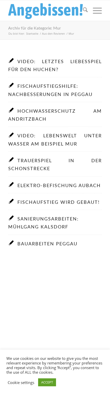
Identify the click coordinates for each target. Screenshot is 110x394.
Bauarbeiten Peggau (47, 244)
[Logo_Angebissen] (45, 10)
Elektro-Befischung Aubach (59, 185)
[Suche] (83, 10)
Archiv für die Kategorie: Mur (34, 28)
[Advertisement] (55, 322)
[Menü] (95, 10)
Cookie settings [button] (21, 382)
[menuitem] (83, 10)
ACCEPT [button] (47, 382)
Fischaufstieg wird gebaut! (58, 202)
